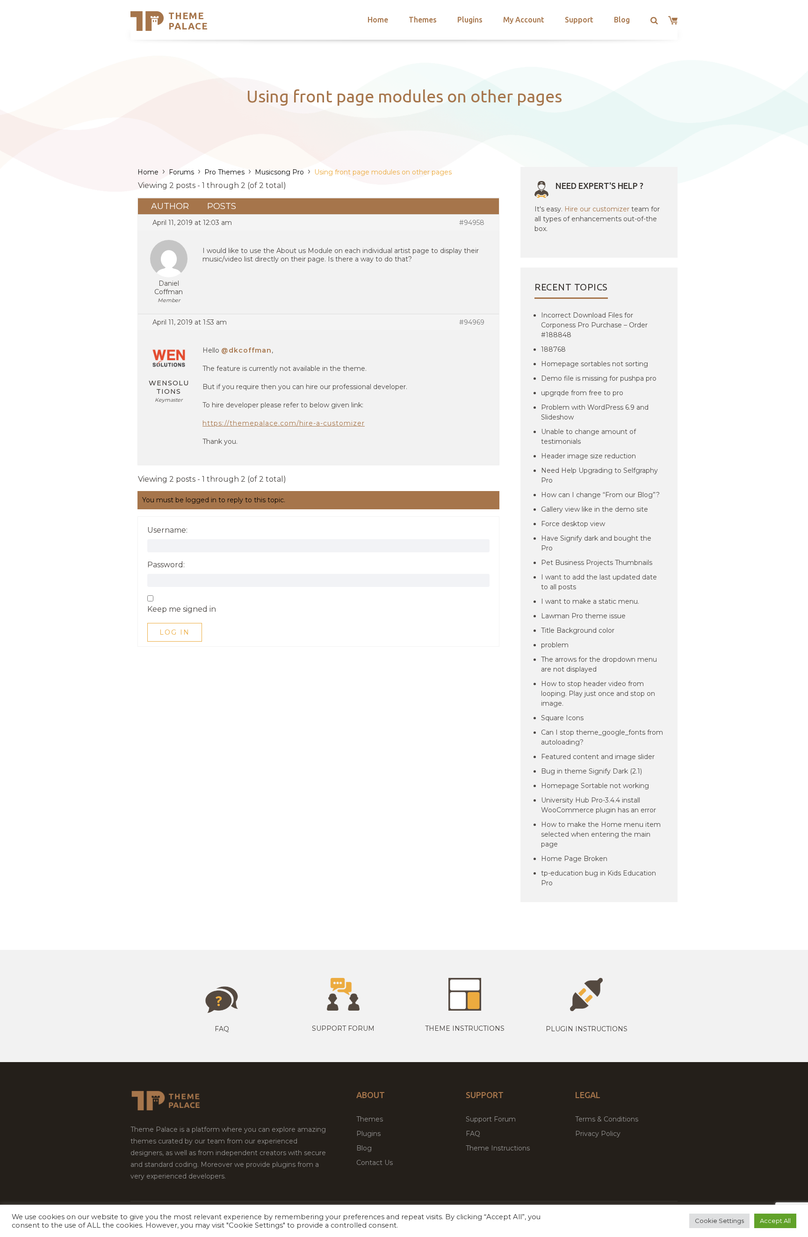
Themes (423, 19)
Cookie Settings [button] (719, 1220)
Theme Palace (188, 20)
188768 (553, 349)
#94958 (471, 222)
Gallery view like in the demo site (594, 509)
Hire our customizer (596, 209)
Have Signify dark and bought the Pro (596, 543)
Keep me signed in (181, 609)
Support (579, 19)
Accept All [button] (775, 1220)
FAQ (473, 1133)
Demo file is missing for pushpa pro (598, 378)
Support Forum (343, 1028)
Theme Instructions (498, 1148)
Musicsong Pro (279, 172)
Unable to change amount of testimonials (588, 436)
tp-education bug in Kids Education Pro (598, 878)
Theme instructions (465, 1028)
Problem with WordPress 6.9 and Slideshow (595, 412)
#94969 (471, 322)
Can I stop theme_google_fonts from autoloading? (602, 737)
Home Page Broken (574, 858)
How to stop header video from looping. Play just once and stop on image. (598, 694)
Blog (622, 19)
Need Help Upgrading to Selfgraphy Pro (599, 475)
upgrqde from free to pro (582, 393)
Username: (167, 530)
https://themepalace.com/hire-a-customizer (283, 423)
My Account (523, 19)
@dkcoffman (246, 350)
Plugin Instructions (587, 1029)
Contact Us (374, 1162)
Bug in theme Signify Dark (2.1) (591, 771)
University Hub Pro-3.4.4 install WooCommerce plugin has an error (598, 805)
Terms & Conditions (606, 1119)
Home (378, 19)
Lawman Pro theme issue (583, 616)
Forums (181, 172)
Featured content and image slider (598, 756)
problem (555, 645)
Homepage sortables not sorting (594, 364)
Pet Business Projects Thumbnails (596, 562)
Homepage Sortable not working (595, 785)
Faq (222, 1029)
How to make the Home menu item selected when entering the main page (601, 834)
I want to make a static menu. (590, 601)
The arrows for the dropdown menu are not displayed (599, 664)
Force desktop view (573, 524)
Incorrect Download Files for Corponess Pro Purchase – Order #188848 (594, 325)
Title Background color (577, 630)
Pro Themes (224, 172)
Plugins (470, 19)
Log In (174, 632)
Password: (166, 565)
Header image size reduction (588, 456)
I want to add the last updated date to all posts (599, 582)
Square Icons (562, 718)
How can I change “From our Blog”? (600, 495)
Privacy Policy (597, 1133)
